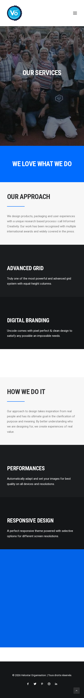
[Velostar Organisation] (14, 13)
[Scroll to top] (76, 690)
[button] (75, 13)
